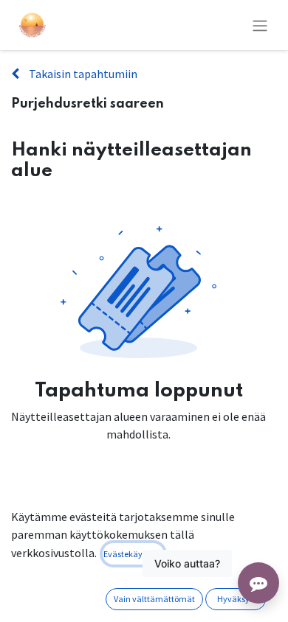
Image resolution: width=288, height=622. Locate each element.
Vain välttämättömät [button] (154, 598)
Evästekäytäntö (133, 553)
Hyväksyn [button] (236, 598)
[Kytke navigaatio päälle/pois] (260, 25)
